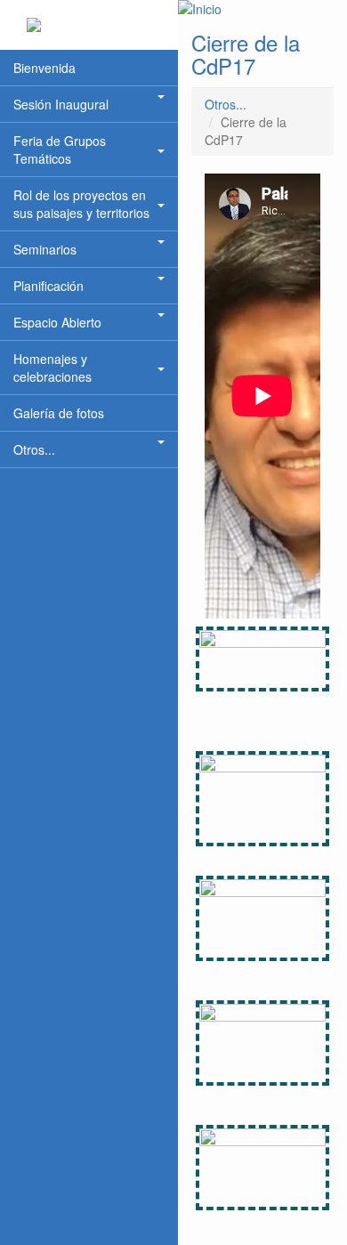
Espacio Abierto (57, 322)
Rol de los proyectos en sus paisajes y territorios (81, 204)
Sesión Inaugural (61, 104)
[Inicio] (262, 9)
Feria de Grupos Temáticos (59, 149)
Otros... (34, 449)
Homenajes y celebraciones (52, 367)
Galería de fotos (58, 413)
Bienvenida (44, 68)
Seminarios (45, 249)
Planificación (48, 286)
